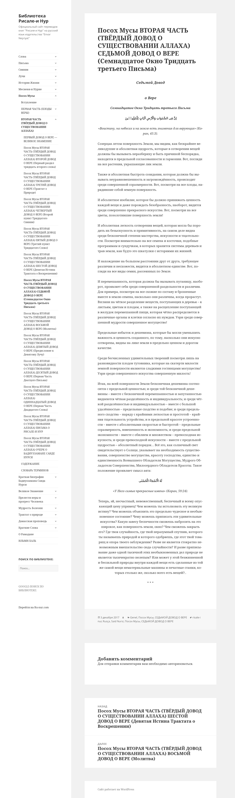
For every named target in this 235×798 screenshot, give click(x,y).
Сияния (23, 69)
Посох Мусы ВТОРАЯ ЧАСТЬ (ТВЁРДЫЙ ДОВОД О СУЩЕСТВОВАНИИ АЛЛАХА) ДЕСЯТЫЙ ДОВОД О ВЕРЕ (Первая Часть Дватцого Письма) (41, 370)
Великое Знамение (31, 491)
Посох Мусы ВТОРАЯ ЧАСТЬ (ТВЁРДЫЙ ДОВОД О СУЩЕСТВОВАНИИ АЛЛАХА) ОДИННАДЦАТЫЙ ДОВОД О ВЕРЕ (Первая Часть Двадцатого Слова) (40, 398)
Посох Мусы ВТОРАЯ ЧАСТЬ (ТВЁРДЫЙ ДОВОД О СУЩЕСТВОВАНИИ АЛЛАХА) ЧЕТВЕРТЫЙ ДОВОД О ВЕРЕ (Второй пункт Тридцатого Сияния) (40, 210)
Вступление (29, 102)
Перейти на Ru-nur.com (34, 607)
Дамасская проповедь (33, 521)
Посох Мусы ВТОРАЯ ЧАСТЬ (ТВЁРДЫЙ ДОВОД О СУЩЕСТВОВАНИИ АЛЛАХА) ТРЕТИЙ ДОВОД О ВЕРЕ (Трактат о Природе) (40, 183)
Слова (22, 56)
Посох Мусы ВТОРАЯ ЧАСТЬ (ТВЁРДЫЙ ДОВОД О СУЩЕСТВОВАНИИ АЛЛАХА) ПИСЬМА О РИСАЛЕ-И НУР (40, 423)
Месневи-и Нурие (30, 89)
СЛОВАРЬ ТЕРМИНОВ (34, 470)
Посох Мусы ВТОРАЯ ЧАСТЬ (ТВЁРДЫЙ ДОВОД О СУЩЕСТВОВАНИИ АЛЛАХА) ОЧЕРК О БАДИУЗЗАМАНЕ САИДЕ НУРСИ (40, 447)
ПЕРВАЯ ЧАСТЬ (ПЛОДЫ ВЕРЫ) (36, 110)
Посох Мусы (27, 96)
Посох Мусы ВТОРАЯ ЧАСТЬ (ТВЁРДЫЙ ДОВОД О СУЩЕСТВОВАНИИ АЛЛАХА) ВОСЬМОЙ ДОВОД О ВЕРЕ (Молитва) (40, 321)
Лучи (22, 76)
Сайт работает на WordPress (116, 789)
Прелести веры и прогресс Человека (31, 499)
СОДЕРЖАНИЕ (30, 464)
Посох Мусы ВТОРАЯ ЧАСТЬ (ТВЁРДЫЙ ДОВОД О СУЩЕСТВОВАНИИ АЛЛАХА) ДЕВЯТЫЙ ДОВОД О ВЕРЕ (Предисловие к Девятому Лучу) (41, 345)
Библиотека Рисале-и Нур (33, 18)
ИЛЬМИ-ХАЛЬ (27, 541)
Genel (133, 617)
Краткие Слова (28, 527)
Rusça (106, 621)
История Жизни (29, 82)
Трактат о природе (31, 514)
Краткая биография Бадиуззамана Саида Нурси (32, 480)
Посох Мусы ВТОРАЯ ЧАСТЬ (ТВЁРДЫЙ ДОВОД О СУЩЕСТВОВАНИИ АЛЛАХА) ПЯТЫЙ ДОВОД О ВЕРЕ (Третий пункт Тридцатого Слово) (41, 238)
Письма (24, 63)
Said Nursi (117, 621)
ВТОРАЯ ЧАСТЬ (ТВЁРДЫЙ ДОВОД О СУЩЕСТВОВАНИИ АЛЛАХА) (34, 125)
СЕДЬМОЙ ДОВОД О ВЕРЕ (171, 617)
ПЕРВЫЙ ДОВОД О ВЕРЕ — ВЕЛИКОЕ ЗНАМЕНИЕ (40, 139)
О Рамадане (26, 534)
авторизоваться (180, 664)
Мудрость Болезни (31, 508)
